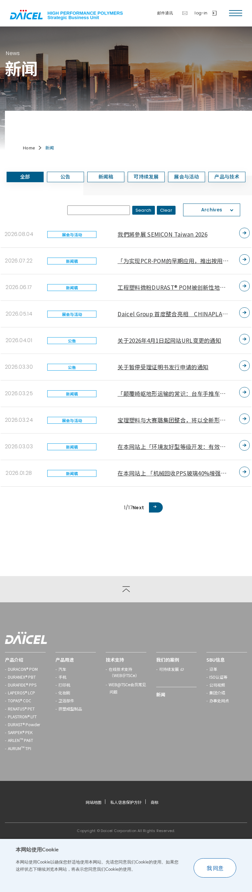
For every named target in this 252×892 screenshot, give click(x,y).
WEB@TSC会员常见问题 (127, 688)
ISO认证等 (218, 677)
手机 (62, 677)
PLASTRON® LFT (22, 716)
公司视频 (217, 685)
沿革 (213, 669)
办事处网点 (219, 700)
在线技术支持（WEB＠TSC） (124, 673)
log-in (201, 13)
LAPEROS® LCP (21, 692)
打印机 (64, 685)
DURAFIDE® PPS (22, 685)
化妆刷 (64, 692)
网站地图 (93, 802)
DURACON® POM (23, 669)
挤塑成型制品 (70, 708)
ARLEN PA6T (20, 740)
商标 (154, 802)
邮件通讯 (165, 13)
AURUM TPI (19, 748)
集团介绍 (217, 692)
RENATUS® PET (21, 708)
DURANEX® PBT (22, 677)
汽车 (62, 669)
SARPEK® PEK (20, 732)
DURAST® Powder (24, 724)
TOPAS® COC (19, 700)
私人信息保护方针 (126, 802)
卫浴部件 (66, 700)
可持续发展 (169, 669)
